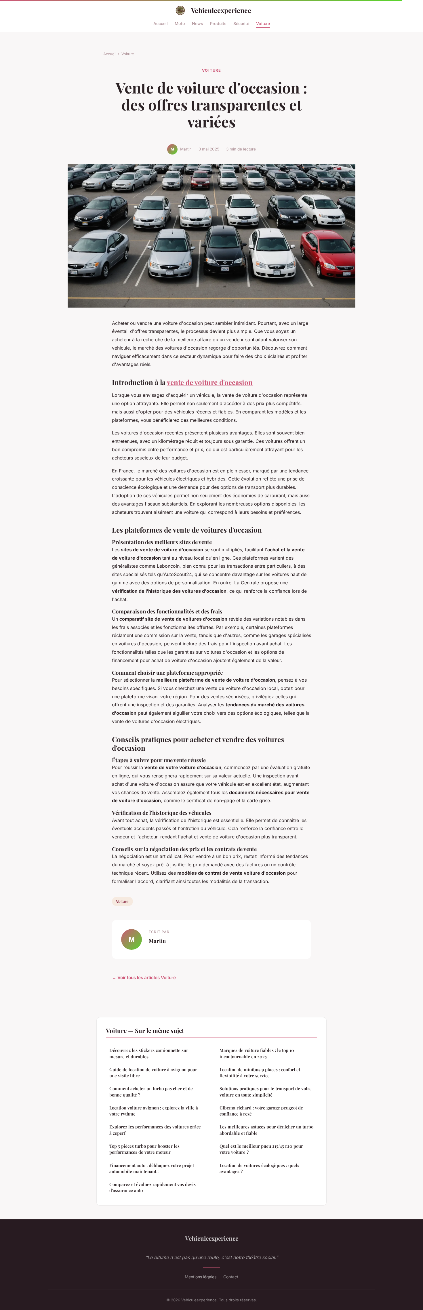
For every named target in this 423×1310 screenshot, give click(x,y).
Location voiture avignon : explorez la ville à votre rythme (153, 1111)
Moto (180, 23)
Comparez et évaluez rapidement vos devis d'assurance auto (152, 1187)
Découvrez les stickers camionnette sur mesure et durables (148, 1053)
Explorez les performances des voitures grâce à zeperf (155, 1130)
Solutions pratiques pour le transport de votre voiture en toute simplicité (266, 1091)
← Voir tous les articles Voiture (144, 977)
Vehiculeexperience (221, 10)
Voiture (263, 23)
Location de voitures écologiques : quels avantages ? (259, 1168)
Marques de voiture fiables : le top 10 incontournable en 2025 (257, 1053)
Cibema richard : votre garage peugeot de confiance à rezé (261, 1111)
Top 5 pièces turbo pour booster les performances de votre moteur (144, 1149)
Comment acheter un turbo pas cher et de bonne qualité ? (151, 1091)
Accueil (160, 23)
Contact (230, 1276)
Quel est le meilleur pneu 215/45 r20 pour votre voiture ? (261, 1149)
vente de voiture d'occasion (210, 382)
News (197, 23)
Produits (218, 23)
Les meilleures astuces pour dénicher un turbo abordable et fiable (266, 1130)
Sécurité (241, 23)
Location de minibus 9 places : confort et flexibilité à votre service (260, 1072)
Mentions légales (200, 1276)
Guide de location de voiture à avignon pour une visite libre (153, 1072)
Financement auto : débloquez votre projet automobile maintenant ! (151, 1168)
